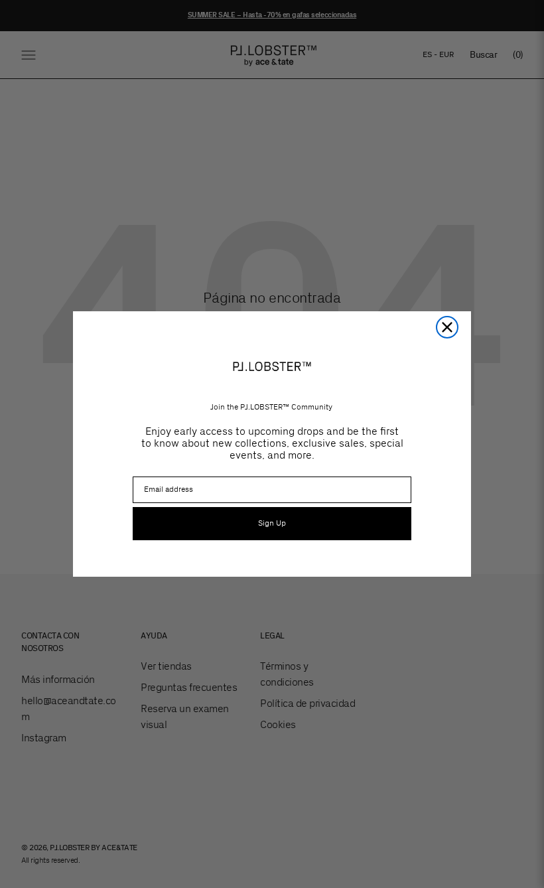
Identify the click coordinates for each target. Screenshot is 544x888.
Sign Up (272, 523)
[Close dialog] (447, 327)
